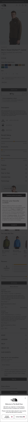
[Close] (25, 398)
